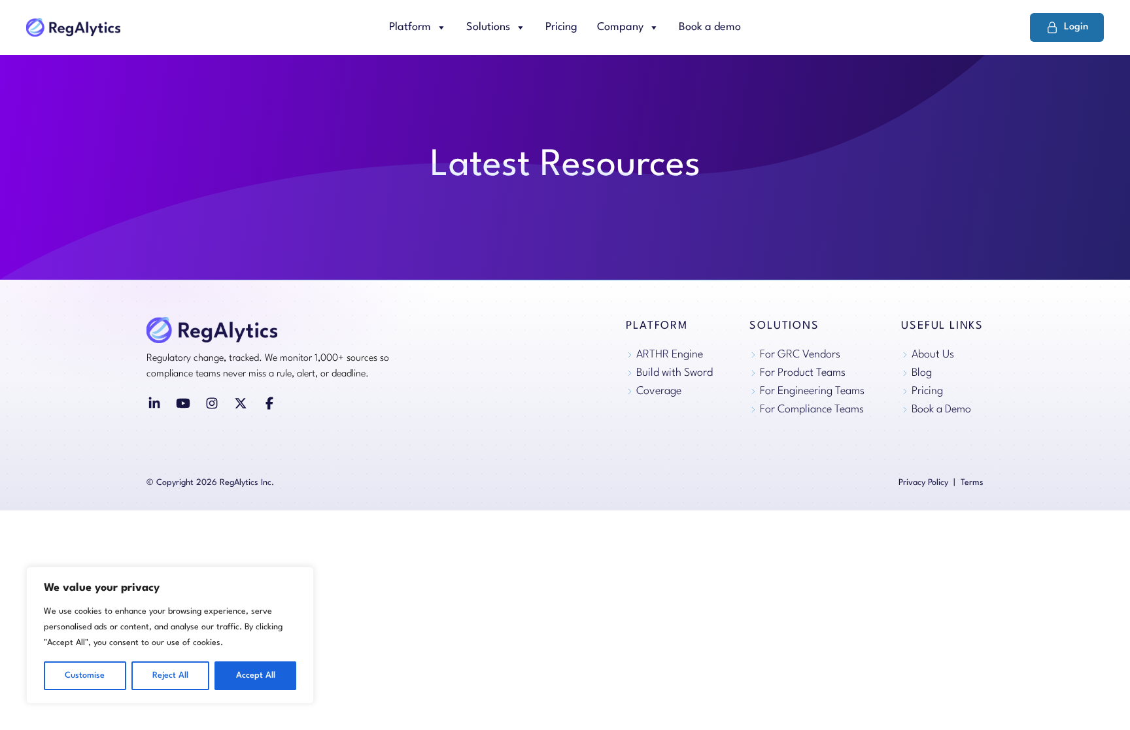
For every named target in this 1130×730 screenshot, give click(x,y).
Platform (410, 27)
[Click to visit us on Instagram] (212, 403)
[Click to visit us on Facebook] (269, 403)
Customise (85, 675)
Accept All (255, 675)
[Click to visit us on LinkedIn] (154, 403)
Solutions (488, 27)
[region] (170, 635)
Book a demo (710, 27)
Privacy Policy (923, 482)
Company (620, 27)
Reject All (170, 675)
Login (1076, 27)
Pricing (561, 27)
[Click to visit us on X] (240, 403)
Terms (972, 482)
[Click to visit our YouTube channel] (183, 403)
